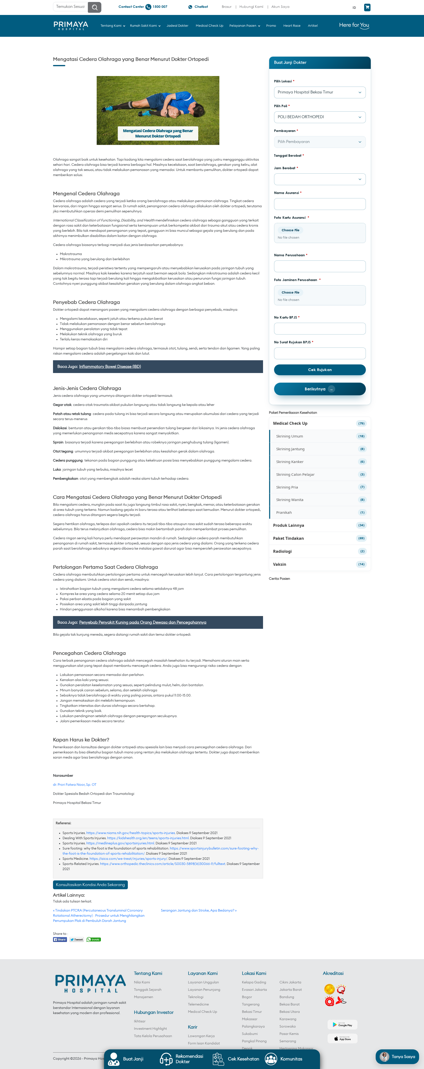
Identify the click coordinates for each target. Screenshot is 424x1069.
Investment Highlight (150, 1028)
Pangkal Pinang (254, 1041)
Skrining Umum (289, 436)
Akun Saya (280, 6)
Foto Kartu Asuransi (291, 217)
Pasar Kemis (289, 1034)
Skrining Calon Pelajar (295, 474)
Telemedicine (198, 1004)
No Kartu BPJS (287, 317)
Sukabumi (250, 1034)
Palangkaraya (253, 1026)
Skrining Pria (287, 487)
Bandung (286, 997)
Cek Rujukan (320, 369)
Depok (247, 1048)
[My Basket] (367, 7)
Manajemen (143, 997)
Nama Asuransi (288, 193)
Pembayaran (286, 131)
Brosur (226, 6)
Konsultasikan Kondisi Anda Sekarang (90, 885)
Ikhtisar (140, 1021)
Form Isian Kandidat (204, 1043)
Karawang (287, 1019)
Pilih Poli (282, 106)
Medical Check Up (290, 423)
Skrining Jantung (290, 448)
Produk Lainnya (288, 525)
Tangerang (251, 1004)
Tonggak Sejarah (147, 990)
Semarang (287, 1041)
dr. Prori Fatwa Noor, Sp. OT (74, 784)
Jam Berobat (286, 168)
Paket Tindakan (288, 538)
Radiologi (282, 551)
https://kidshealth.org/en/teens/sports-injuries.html (148, 838)
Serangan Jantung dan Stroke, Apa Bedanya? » (199, 910)
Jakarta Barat (290, 990)
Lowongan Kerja (201, 1036)
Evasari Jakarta (254, 990)
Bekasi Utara (289, 1012)
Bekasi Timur (252, 1012)
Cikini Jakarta (290, 982)
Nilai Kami (142, 982)
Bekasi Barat (289, 1004)
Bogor (247, 997)
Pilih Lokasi (284, 81)
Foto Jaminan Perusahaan (297, 280)
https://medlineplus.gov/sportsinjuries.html (120, 843)
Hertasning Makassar (296, 1048)
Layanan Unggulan (203, 982)
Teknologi (195, 997)
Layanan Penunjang (204, 990)
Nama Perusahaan (290, 255)
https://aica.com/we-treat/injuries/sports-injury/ (128, 859)
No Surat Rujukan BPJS (293, 342)
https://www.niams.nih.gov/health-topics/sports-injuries (130, 833)
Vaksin (279, 564)
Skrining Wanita (290, 499)
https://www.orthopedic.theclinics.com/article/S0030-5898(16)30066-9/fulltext (162, 864)
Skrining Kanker (290, 461)
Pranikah (284, 512)
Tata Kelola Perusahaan (153, 1036)
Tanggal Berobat (289, 155)
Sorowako (287, 1026)
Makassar (249, 1019)
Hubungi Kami (251, 6)
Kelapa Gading (254, 982)
